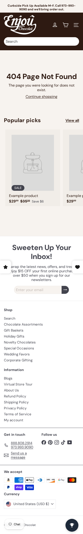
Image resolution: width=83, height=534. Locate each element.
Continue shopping (41, 96)
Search (9, 318)
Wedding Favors (17, 354)
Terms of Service (17, 414)
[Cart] (65, 25)
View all (72, 120)
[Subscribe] (65, 290)
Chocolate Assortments (23, 324)
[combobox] (41, 41)
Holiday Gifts (14, 336)
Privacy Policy (15, 408)
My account (13, 420)
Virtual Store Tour (18, 384)
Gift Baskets (14, 330)
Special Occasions (19, 348)
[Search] (74, 41)
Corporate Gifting (18, 360)
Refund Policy (15, 396)
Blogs (8, 378)
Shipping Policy (16, 402)
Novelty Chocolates (20, 342)
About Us (11, 390)
